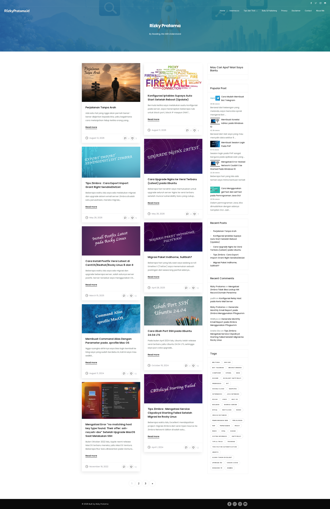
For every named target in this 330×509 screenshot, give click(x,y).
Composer (216, 373)
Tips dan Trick (249, 11)
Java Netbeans (233, 394)
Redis (214, 431)
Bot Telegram (218, 368)
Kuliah (215, 399)
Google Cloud (218, 389)
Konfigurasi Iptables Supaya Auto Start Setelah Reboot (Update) (225, 239)
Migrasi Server (230, 405)
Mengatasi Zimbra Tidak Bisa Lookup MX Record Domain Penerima (224, 289)
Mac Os (235, 399)
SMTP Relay (236, 436)
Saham (233, 431)
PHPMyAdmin (225, 426)
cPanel (228, 373)
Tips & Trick (217, 442)
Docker (215, 378)
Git (227, 383)
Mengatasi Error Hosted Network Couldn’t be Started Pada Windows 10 (227, 165)
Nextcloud (226, 410)
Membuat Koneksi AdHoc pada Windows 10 (226, 123)
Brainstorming (235, 368)
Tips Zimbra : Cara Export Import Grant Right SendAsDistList (227, 256)
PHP (213, 426)
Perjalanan (237, 420)
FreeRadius (216, 383)
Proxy (237, 426)
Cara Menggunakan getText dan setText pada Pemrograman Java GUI (226, 192)
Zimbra (230, 468)
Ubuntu (215, 452)
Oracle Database (219, 415)
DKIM (238, 373)
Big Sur (227, 362)
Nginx (238, 410)
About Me (320, 11)
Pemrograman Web (220, 420)
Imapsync (233, 389)
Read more (91, 127)
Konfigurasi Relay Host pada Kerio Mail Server (225, 300)
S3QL (223, 431)
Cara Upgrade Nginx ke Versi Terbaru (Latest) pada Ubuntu (226, 248)
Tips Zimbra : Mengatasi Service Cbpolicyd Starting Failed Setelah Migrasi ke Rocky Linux (227, 335)
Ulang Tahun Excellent (222, 457)
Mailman (215, 405)
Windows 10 (217, 468)
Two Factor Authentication (224, 447)
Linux (224, 399)
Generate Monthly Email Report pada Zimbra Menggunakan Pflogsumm (227, 310)
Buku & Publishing (269, 11)
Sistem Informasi (219, 436)
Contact (308, 11)
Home (222, 11)
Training (231, 442)
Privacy (284, 11)
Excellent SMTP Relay (232, 378)
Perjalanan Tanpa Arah (224, 231)
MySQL (214, 410)
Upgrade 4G (217, 463)
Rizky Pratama (217, 286)
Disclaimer (296, 11)
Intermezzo (234, 11)
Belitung (216, 362)
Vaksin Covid (232, 463)
